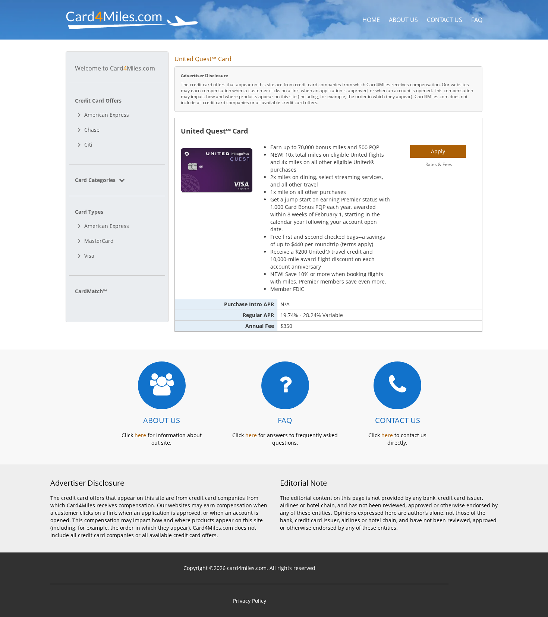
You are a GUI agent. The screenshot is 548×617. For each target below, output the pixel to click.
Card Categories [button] (96, 180)
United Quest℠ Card (214, 130)
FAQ (476, 20)
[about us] (162, 385)
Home (371, 20)
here (140, 435)
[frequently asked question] (285, 385)
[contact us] (397, 385)
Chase (92, 129)
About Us (403, 20)
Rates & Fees (438, 164)
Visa (89, 255)
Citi (88, 144)
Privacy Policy (249, 600)
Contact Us (444, 20)
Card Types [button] (89, 211)
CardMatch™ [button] (91, 291)
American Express (106, 114)
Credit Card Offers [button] (98, 100)
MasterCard (99, 240)
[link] (117, 180)
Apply (438, 151)
